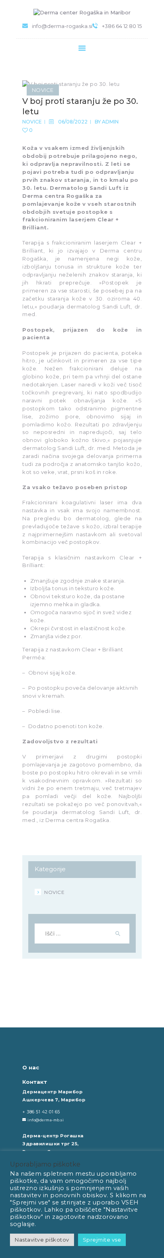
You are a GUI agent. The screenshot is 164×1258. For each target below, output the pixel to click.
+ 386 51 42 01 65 (41, 1112)
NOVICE (43, 90)
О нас (30, 1067)
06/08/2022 (73, 122)
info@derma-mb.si (45, 1120)
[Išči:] (82, 933)
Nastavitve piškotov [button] (42, 1239)
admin (110, 122)
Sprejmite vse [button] (102, 1239)
